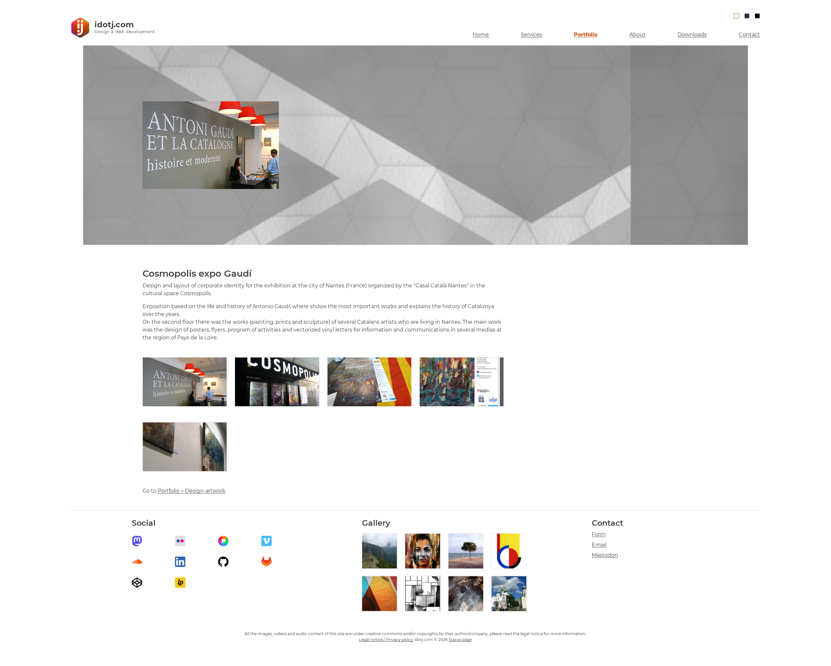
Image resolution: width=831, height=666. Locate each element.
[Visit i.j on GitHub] (223, 562)
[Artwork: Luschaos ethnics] (422, 551)
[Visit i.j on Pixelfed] (223, 541)
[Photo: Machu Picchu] (379, 551)
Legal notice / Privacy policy (386, 639)
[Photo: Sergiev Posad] (509, 594)
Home (481, 34)
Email (599, 545)
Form (599, 534)
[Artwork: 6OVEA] (509, 551)
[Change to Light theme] (736, 16)
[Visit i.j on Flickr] (180, 541)
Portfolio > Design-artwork (192, 491)
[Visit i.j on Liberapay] (180, 582)
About (637, 34)
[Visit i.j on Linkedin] (180, 562)
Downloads (692, 34)
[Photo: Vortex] (466, 594)
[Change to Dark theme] (757, 16)
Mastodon (605, 555)
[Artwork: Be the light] (422, 594)
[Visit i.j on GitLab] (266, 562)
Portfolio (585, 34)
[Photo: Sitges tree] (466, 551)
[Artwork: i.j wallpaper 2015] (379, 594)
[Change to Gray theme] (747, 16)
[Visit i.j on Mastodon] (137, 541)
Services (531, 34)
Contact (749, 34)
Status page (460, 639)
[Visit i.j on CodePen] (137, 582)
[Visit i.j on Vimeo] (266, 541)
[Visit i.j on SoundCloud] (137, 562)
